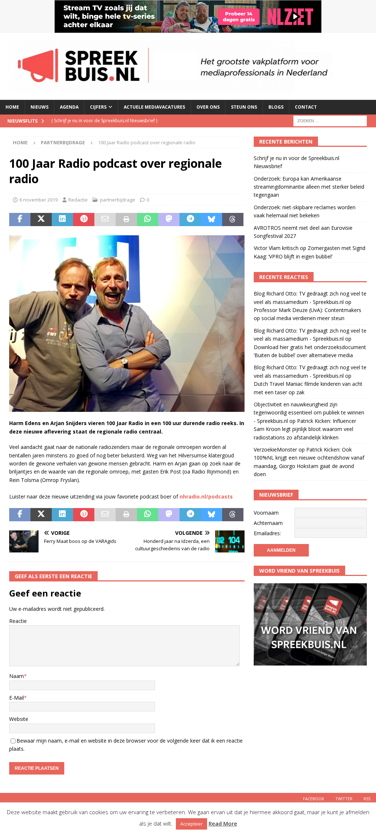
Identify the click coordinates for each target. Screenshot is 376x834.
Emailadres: (267, 533)
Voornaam (266, 512)
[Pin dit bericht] (83, 219)
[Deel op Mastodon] (169, 219)
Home (12, 107)
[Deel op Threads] (232, 219)
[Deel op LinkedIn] (62, 219)
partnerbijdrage (117, 199)
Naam (16, 675)
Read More (223, 823)
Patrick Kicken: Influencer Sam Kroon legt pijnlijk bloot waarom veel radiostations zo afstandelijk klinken (305, 429)
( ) (104, 120)
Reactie (18, 620)
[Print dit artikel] (126, 219)
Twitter (343, 798)
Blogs (275, 107)
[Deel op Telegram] (190, 219)
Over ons (208, 107)
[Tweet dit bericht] (41, 219)
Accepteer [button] (191, 823)
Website (18, 718)
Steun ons (244, 107)
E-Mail (16, 697)
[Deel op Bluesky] (211, 219)
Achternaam (268, 522)
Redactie (78, 199)
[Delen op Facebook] (19, 219)
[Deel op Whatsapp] (147, 219)
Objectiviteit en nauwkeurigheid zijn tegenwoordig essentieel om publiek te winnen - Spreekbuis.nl (309, 412)
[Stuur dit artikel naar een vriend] (105, 219)
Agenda (69, 107)
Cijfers (98, 107)
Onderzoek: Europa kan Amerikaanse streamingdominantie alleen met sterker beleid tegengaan (309, 187)
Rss (367, 798)
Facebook (313, 798)
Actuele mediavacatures (154, 107)
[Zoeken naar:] (330, 120)
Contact (306, 107)
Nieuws (39, 107)
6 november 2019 (38, 199)
